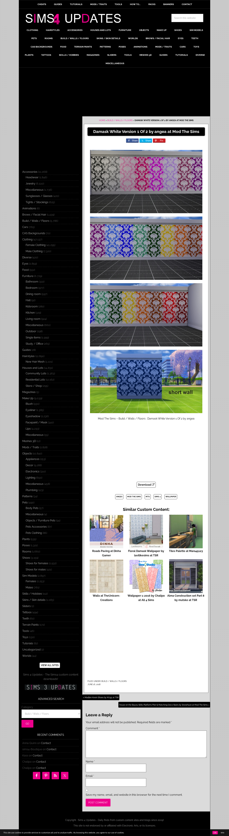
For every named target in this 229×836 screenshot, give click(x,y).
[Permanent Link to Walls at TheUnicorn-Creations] (106, 591)
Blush (29, 403)
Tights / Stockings (37, 202)
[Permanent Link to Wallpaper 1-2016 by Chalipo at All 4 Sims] (146, 591)
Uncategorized (31, 649)
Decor (29, 465)
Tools (25, 631)
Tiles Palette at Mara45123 (186, 551)
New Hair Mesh (35, 361)
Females (31, 581)
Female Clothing (36, 245)
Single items (33, 337)
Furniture (27, 276)
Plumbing (32, 490)
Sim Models (29, 575)
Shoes (26, 557)
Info (222, 833)
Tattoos (27, 612)
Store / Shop (34, 385)
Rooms (26, 551)
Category (27, 707)
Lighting (30, 477)
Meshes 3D (29, 441)
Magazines (29, 392)
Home (102, 120)
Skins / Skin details (33, 599)
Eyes (25, 263)
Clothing (27, 239)
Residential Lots (35, 379)
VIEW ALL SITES (50, 665)
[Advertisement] (114, 92)
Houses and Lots (32, 367)
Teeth (25, 618)
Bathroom (32, 281)
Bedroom (32, 287)
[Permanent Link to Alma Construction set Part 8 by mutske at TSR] (186, 591)
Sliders (26, 606)
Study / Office (34, 343)
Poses (26, 545)
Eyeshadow (33, 416)
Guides (26, 350)
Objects (27, 453)
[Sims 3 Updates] (50, 687)
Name (90, 761)
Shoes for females (37, 563)
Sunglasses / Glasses (39, 196)
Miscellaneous (34, 189)
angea (119, 497)
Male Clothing (34, 251)
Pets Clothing (34, 533)
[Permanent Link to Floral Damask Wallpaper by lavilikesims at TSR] (146, 546)
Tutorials (27, 643)
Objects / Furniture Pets (40, 520)
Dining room (33, 294)
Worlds (26, 655)
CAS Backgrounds (33, 233)
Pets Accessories (36, 526)
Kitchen (30, 312)
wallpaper (170, 497)
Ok (215, 833)
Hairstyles (28, 356)
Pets (25, 502)
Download (145, 484)
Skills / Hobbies (32, 593)
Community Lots (36, 373)
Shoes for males (36, 569)
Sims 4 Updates (75, 20)
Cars (25, 227)
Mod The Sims (134, 497)
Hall (28, 300)
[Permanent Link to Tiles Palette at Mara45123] (186, 546)
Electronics (32, 471)
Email (90, 776)
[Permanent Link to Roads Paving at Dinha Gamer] (106, 546)
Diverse (27, 257)
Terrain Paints (30, 624)
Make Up (27, 398)
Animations (29, 208)
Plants (26, 539)
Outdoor (31, 331)
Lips (28, 428)
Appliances (32, 459)
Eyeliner (31, 410)
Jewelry (30, 183)
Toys (25, 637)
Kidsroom (32, 306)
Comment (93, 728)
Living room (33, 318)
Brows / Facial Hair (34, 214)
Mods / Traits (30, 447)
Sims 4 (158, 497)
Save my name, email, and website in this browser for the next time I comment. (134, 794)
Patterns (27, 496)
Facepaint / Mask (36, 422)
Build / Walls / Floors (119, 120)
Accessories (29, 171)
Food (25, 269)
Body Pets (32, 508)
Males (29, 587)
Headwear (32, 177)
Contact (46, 743)
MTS (148, 497)
